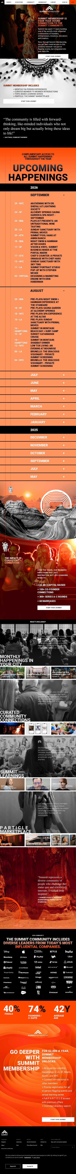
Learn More (36, 1157)
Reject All (13, 1166)
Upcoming (19, 1142)
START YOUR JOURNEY (53, 56)
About (2, 1145)
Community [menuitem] (30, 2)
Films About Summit (32, 1145)
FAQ (42, 1145)
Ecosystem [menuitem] (19, 2)
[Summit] (2, 2)
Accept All (30, 1166)
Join (72, 2)
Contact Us (43, 1142)
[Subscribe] (72, 1147)
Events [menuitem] (8, 2)
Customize (27, 1157)
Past (17, 1145)
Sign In (64, 2)
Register (3, 1142)
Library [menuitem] (53, 2)
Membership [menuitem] (42, 2)
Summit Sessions (31, 1142)
